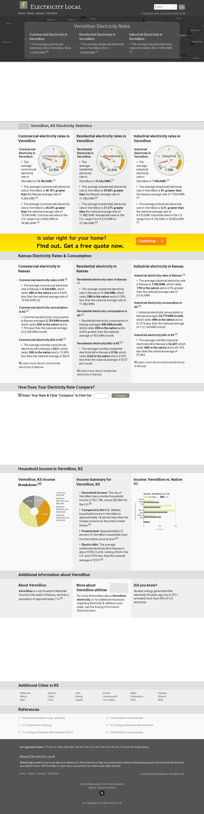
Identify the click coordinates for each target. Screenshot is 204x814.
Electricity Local (55, 6)
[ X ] (164, 375)
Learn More (59, 407)
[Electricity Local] (24, 6)
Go (182, 7)
